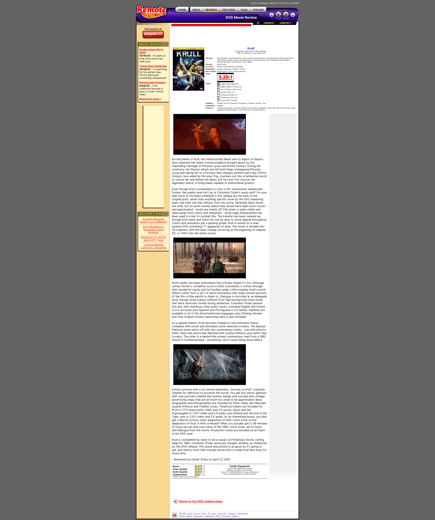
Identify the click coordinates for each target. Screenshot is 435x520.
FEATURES (229, 9)
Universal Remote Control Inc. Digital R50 (154, 246)
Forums (226, 516)
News (190, 516)
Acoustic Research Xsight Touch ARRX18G (153, 220)
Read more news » (150, 98)
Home (182, 516)
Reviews (199, 516)
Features (209, 516)
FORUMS (258, 9)
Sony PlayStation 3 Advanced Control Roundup (153, 229)
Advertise (243, 513)
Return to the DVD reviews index (201, 501)
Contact (232, 513)
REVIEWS (211, 9)
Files (218, 516)
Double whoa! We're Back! (151, 51)
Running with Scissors (152, 82)
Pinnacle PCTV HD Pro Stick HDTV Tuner (153, 238)
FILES (244, 9)
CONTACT (285, 23)
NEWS (196, 9)
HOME (182, 9)
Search (235, 516)
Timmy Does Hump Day (153, 66)
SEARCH (269, 23)
